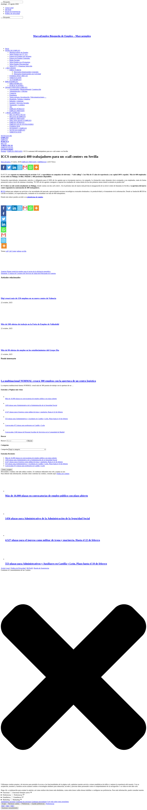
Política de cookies (63, 474)
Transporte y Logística (17, 105)
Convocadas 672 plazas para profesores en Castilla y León (25, 425)
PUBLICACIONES (16, 85)
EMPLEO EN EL (7, 148)
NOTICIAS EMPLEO (17, 130)
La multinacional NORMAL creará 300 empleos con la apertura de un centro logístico (48, 380)
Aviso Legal (9, 8)
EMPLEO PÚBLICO (16, 109)
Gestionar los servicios (23, 802)
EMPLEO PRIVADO (17, 111)
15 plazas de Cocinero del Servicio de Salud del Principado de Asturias (28, 273)
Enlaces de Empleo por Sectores (20, 56)
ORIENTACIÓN (15, 78)
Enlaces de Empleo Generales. (19, 58)
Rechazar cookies (13, 804)
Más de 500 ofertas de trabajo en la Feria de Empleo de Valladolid (30, 324)
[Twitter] (9, 167)
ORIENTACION (15, 132)
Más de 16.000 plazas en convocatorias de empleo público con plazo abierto (31, 399)
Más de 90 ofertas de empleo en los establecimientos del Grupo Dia (30, 350)
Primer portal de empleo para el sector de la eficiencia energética (25, 271)
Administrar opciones (8, 802)
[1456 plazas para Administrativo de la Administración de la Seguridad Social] (7, 403)
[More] (36, 167)
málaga (19, 251)
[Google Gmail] (25, 167)
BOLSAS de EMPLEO (17, 116)
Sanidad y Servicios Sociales (19, 103)
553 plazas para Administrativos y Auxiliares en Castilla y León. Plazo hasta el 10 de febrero (36, 419)
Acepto (4, 804)
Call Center (12, 251)
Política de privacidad (12, 13)
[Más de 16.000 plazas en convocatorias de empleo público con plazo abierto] (7, 397)
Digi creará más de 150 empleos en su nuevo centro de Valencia (28, 298)
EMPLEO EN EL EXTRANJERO (21, 124)
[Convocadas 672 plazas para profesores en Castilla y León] (7, 423)
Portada (3, 151)
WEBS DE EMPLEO (12, 50)
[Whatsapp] (30, 167)
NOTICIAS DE (6, 137)
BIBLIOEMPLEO (11, 82)
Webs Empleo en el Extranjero (19, 62)
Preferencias (25, 804)
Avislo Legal (5, 568)
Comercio (12, 93)
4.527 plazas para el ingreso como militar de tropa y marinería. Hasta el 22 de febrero (34, 412)
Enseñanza (13, 95)
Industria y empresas (16, 101)
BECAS (7, 144)
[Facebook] (3, 167)
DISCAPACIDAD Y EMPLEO (20, 120)
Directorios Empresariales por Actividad (27, 74)
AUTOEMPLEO (15, 80)
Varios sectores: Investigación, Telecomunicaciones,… (27, 97)
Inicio (7, 49)
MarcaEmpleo (6, 162)
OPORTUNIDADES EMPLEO (16, 87)
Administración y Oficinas (18, 91)
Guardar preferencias (38, 804)
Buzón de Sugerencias (12, 12)
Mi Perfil (8, 10)
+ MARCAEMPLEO (12, 113)
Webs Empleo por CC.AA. (18, 54)
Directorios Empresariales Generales (26, 72)
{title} (3, 806)
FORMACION (14, 126)
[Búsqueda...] (2, 2)
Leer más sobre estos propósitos (58, 802)
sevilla (24, 251)
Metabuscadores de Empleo (18, 52)
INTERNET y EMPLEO (18, 128)
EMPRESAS (41, 162)
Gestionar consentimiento (10, 808)
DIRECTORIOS (15, 70)
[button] (73, 677)
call (7, 251)
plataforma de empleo (35, 197)
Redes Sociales (14, 60)
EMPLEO (5, 140)
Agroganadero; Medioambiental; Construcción (25, 89)
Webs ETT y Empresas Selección (20, 66)
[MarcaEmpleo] (11, 45)
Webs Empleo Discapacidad (19, 64)
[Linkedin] (14, 167)
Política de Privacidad (18, 568)
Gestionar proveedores (39, 802)
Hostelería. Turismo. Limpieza (19, 99)
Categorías (4, 449)
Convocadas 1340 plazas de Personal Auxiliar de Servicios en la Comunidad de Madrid (34, 432)
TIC (10, 107)
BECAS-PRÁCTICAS (17, 115)
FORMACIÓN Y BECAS (18, 76)
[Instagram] (19, 167)
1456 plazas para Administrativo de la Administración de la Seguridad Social (31, 405)
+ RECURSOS (10, 68)
